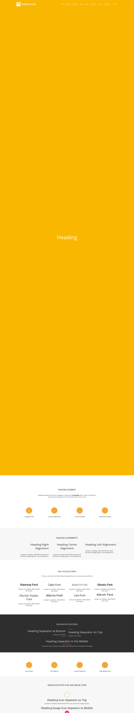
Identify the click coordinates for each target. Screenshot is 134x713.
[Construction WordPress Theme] (26, 4)
